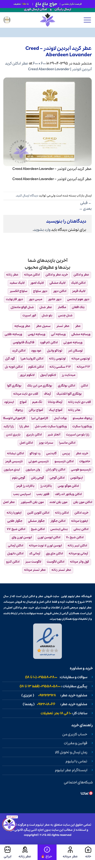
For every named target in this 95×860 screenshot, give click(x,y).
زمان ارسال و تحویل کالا (71, 752)
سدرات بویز (46, 443)
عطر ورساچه (22, 326)
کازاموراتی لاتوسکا (14, 418)
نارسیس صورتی (38, 461)
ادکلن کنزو (12, 562)
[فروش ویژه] (47, 852)
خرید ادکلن (81, 513)
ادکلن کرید (18, 351)
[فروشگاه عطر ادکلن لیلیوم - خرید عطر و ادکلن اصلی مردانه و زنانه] (47, 20)
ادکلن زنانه (62, 513)
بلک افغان (78, 307)
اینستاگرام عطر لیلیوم (71, 770)
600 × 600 (39, 63)
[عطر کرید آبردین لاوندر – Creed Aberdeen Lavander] (47, 121)
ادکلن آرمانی (15, 546)
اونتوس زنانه (57, 359)
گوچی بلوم (18, 478)
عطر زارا (24, 426)
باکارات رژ (46, 486)
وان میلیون (33, 470)
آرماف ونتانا (55, 402)
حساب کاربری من (74, 734)
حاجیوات (84, 461)
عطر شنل (46, 307)
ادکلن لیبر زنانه (77, 546)
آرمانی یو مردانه (78, 553)
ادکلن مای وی (54, 553)
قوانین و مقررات (75, 743)
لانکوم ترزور (27, 375)
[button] (87, 19)
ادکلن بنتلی (81, 529)
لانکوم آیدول (48, 375)
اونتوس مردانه (80, 359)
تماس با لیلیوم (76, 761)
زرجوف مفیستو (82, 418)
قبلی (86, 203)
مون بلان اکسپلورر (32, 502)
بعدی (85, 208)
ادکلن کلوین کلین (38, 513)
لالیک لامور (37, 283)
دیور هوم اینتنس (78, 299)
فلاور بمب (42, 494)
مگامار (62, 307)
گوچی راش (37, 478)
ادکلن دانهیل (15, 553)
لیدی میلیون (12, 470)
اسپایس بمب (22, 494)
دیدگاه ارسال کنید (27, 196)
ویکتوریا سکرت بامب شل (51, 426)
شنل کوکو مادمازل (22, 307)
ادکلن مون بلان (82, 502)
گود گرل (10, 359)
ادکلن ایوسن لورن (49, 537)
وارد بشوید (42, 229)
